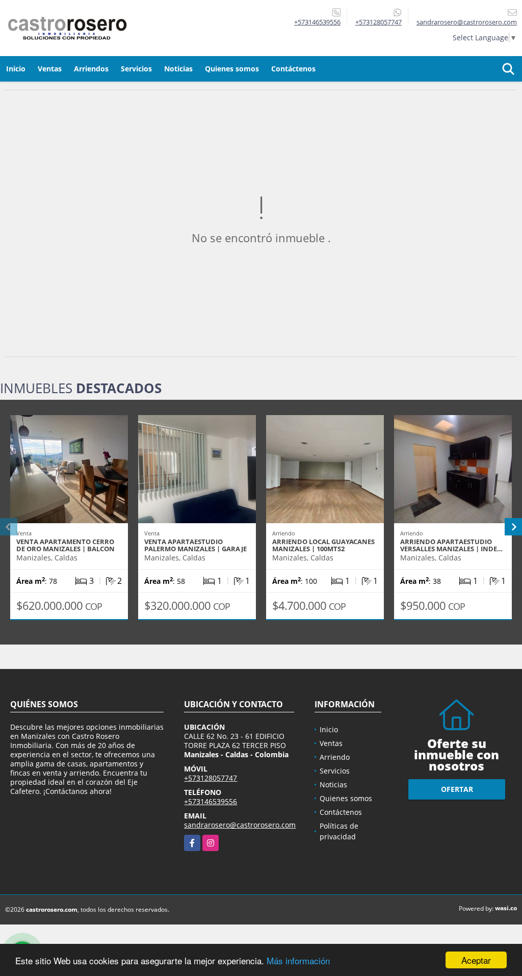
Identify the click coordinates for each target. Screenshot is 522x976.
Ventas (50, 68)
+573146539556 (317, 22)
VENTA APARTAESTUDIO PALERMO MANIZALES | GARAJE (195, 545)
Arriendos (91, 68)
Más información (298, 960)
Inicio (15, 68)
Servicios (136, 68)
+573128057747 (378, 22)
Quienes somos (232, 68)
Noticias (178, 68)
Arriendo (335, 757)
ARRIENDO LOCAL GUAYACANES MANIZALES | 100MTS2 (323, 545)
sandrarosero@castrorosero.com (240, 825)
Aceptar (476, 960)
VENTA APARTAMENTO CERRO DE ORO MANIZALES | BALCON (65, 545)
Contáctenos (293, 68)
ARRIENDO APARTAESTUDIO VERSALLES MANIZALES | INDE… (451, 545)
